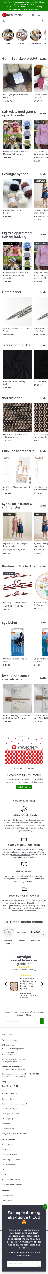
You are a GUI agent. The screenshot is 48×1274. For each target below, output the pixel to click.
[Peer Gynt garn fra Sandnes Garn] (17, 84)
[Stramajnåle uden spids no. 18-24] (17, 648)
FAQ (3, 1169)
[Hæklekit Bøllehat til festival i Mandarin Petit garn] (17, 140)
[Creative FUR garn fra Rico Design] (17, 199)
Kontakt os (6, 1150)
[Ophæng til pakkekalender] (17, 591)
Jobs (4, 1174)
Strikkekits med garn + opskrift (14, 1104)
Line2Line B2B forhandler (12, 1184)
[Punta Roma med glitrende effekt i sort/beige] (17, 423)
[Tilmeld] (39, 1264)
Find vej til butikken (9, 1155)
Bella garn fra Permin (10, 1114)
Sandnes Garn (8, 1099)
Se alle (43, 58)
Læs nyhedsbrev (9, 1165)
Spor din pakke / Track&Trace (14, 1160)
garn (10, 852)
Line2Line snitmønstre (20, 854)
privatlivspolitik (24, 1255)
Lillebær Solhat (8, 1128)
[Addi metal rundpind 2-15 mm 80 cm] (17, 317)
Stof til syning (7, 1119)
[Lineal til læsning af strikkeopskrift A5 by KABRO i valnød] (17, 704)
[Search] (43, 21)
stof (5, 852)
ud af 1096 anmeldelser (22, 969)
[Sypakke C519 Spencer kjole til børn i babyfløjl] (17, 534)
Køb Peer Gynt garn (10, 1109)
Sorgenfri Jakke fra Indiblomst (14, 1133)
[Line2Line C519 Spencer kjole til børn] (17, 476)
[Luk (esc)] (45, 1206)
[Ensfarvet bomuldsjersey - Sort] (17, 370)
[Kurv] (38, 15)
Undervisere (7, 1200)
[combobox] (24, 21)
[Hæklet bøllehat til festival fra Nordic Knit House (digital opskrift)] (17, 263)
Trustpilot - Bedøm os (11, 1179)
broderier (17, 852)
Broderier (6, 1124)
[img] (24, 967)
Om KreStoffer (8, 1145)
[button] (6, 984)
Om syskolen (7, 1195)
